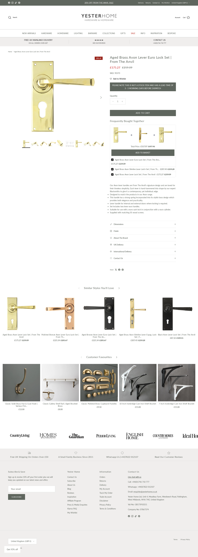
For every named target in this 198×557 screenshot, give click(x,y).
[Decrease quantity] (112, 101)
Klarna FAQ (72, 508)
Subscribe (17, 497)
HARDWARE (46, 33)
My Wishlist (166, 3)
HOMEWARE (63, 33)
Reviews (70, 493)
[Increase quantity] (123, 101)
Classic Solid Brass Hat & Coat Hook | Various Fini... (21, 405)
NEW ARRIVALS (29, 33)
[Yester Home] (99, 17)
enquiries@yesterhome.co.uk (145, 492)
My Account (105, 489)
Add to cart (143, 113)
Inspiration (71, 497)
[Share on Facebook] (119, 270)
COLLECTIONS (109, 33)
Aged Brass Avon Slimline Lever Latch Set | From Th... (137, 169)
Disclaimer (104, 501)
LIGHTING (78, 33)
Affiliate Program (74, 501)
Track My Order (106, 493)
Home (10, 51)
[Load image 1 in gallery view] (63, 96)
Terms (175, 539)
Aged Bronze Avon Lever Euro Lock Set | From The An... (99, 336)
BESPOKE (172, 33)
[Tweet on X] (116, 270)
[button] (118, 79)
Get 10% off (12, 549)
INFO (143, 33)
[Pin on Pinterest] (123, 270)
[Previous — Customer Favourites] (81, 357)
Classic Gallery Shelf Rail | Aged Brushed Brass (60, 405)
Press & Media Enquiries (77, 505)
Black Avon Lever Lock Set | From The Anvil (176, 335)
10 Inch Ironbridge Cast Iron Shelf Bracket (137, 404)
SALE (133, 33)
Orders (102, 477)
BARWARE (92, 33)
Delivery (141, 3)
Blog (69, 489)
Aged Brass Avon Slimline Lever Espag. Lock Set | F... (138, 336)
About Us (71, 485)
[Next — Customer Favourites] (117, 357)
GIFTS (123, 33)
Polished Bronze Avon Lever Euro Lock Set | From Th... (60, 336)
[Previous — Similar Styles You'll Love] (79, 288)
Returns (148, 3)
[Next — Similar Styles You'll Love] (119, 288)
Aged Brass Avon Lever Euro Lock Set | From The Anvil (32, 51)
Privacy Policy (105, 505)
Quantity (113, 96)
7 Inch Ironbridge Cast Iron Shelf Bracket (176, 404)
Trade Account (106, 497)
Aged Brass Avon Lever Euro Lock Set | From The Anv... (137, 160)
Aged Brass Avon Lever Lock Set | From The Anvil (135, 174)
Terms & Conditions (108, 508)
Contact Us (156, 3)
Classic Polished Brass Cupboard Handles (99, 404)
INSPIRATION (156, 33)
